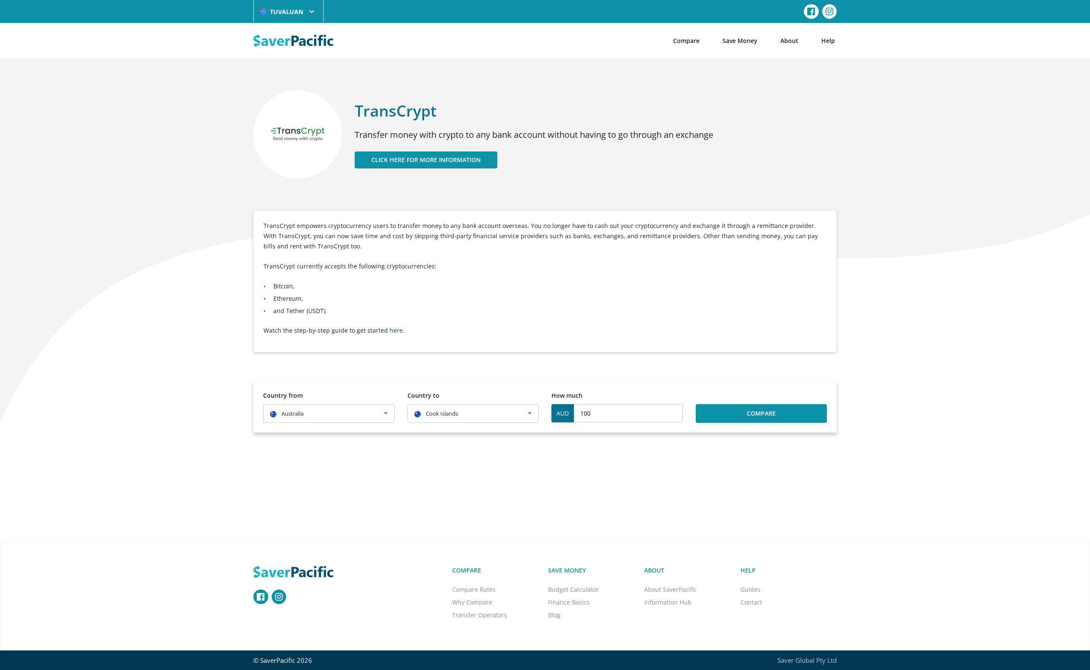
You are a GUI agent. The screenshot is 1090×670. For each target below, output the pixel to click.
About (789, 41)
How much (566, 395)
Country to (423, 395)
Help (828, 41)
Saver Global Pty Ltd (807, 660)
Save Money (740, 41)
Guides (750, 589)
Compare (686, 41)
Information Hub (667, 602)
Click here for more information (426, 160)
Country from (283, 395)
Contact (751, 602)
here (396, 330)
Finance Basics (569, 602)
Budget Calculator (573, 589)
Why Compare (472, 602)
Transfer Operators (479, 615)
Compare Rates (474, 589)
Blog (554, 615)
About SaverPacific (670, 589)
